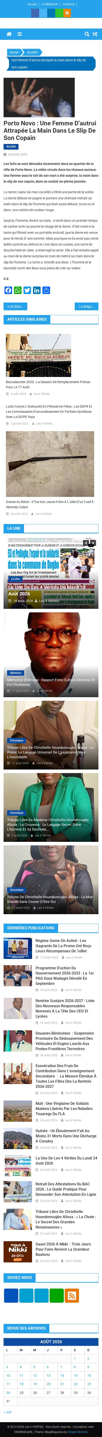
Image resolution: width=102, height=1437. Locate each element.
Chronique (16, 740)
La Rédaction (50, 4)
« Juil (7, 1412)
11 (21, 1375)
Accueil (32, 4)
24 (8, 1393)
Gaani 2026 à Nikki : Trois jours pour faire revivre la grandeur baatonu (63, 1249)
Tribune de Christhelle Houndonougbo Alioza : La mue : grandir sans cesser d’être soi (51, 899)
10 (8, 1375)
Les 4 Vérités (42, 394)
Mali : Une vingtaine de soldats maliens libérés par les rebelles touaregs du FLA (64, 1108)
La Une (15, 579)
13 (49, 1375)
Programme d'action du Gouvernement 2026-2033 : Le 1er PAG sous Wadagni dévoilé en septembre (65, 976)
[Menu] (20, 34)
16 (89, 1375)
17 (8, 1384)
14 (62, 1375)
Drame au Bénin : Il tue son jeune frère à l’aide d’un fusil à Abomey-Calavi (50, 504)
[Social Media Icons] (11, 1296)
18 (21, 1384)
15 (76, 1375)
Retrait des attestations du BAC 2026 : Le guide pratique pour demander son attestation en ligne (66, 1189)
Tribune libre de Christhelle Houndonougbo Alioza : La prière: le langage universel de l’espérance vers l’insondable (50, 752)
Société (11, 146)
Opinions (15, 673)
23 (89, 1384)
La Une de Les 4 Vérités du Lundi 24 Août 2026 (66, 1161)
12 (35, 1375)
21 (62, 1384)
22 (76, 1384)
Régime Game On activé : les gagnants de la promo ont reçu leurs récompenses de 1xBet (63, 945)
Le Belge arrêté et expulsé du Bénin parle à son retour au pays (88, 306)
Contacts (68, 4)
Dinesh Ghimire (77, 1432)
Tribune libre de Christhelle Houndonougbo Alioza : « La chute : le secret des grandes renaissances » (66, 1219)
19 (35, 1384)
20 (49, 1384)
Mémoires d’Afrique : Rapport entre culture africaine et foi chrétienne (51, 682)
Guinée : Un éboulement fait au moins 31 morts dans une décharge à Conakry (66, 1136)
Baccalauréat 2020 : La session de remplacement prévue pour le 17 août (48, 384)
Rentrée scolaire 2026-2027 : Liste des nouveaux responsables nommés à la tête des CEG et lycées (65, 1009)
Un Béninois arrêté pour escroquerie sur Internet (18, 306)
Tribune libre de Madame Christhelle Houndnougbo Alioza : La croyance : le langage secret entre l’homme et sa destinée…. (48, 824)
